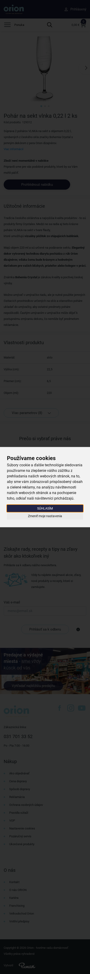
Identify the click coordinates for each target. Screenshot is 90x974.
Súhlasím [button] (45, 508)
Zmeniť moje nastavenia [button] (45, 516)
